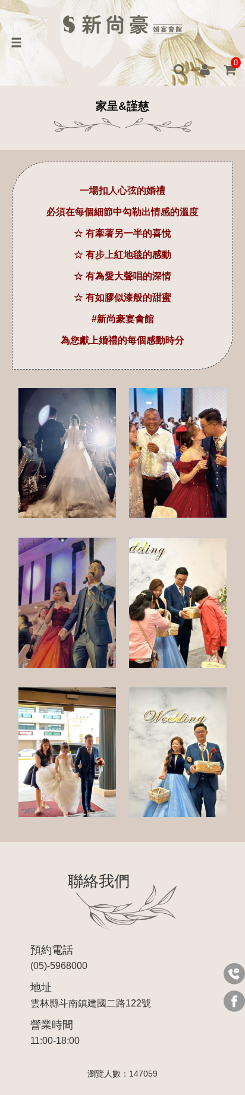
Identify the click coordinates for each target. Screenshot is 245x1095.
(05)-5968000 (58, 957)
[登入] (204, 70)
